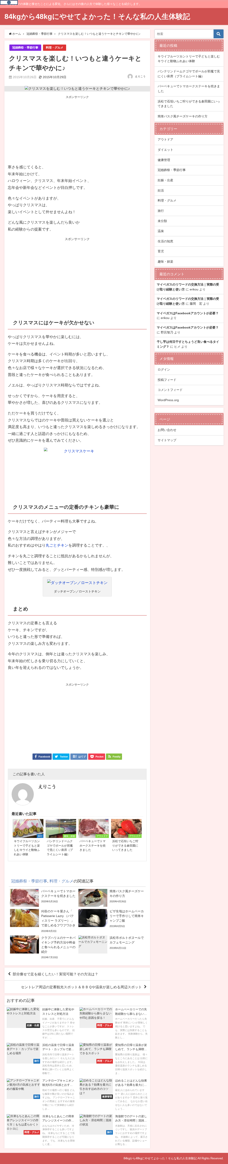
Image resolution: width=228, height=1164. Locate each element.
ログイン (164, 369)
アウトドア (165, 139)
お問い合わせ (167, 429)
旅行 (161, 210)
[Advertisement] (77, 130)
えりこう (140, 76)
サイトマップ (167, 440)
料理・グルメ (54, 47)
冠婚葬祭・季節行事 (25, 47)
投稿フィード (167, 379)
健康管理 (164, 159)
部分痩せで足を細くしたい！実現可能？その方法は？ (55, 974)
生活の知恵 (165, 241)
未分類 (162, 221)
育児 (161, 251)
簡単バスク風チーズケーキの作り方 (183, 116)
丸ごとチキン (57, 545)
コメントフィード (170, 389)
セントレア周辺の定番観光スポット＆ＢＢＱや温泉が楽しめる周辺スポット (81, 987)
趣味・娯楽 (165, 261)
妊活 (161, 190)
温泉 (161, 231)
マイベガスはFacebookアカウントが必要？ (188, 313)
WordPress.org (168, 400)
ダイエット (165, 149)
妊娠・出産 (165, 180)
